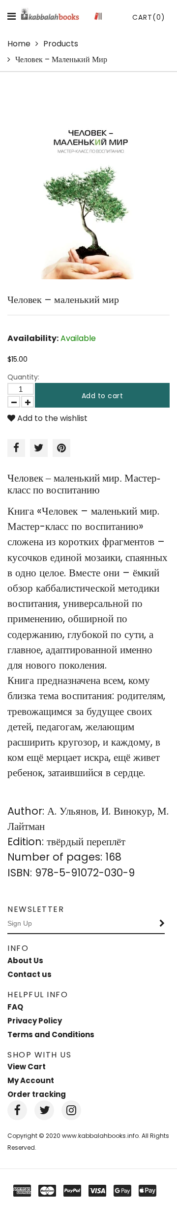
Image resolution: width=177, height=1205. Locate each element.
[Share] (16, 448)
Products (60, 43)
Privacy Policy (34, 1021)
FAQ (15, 1007)
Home (18, 43)
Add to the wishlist (51, 418)
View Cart (26, 1066)
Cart (148, 17)
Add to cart (102, 396)
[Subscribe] (162, 923)
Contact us (29, 974)
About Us (25, 960)
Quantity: (23, 377)
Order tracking (36, 1094)
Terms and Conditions (50, 1034)
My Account (30, 1080)
